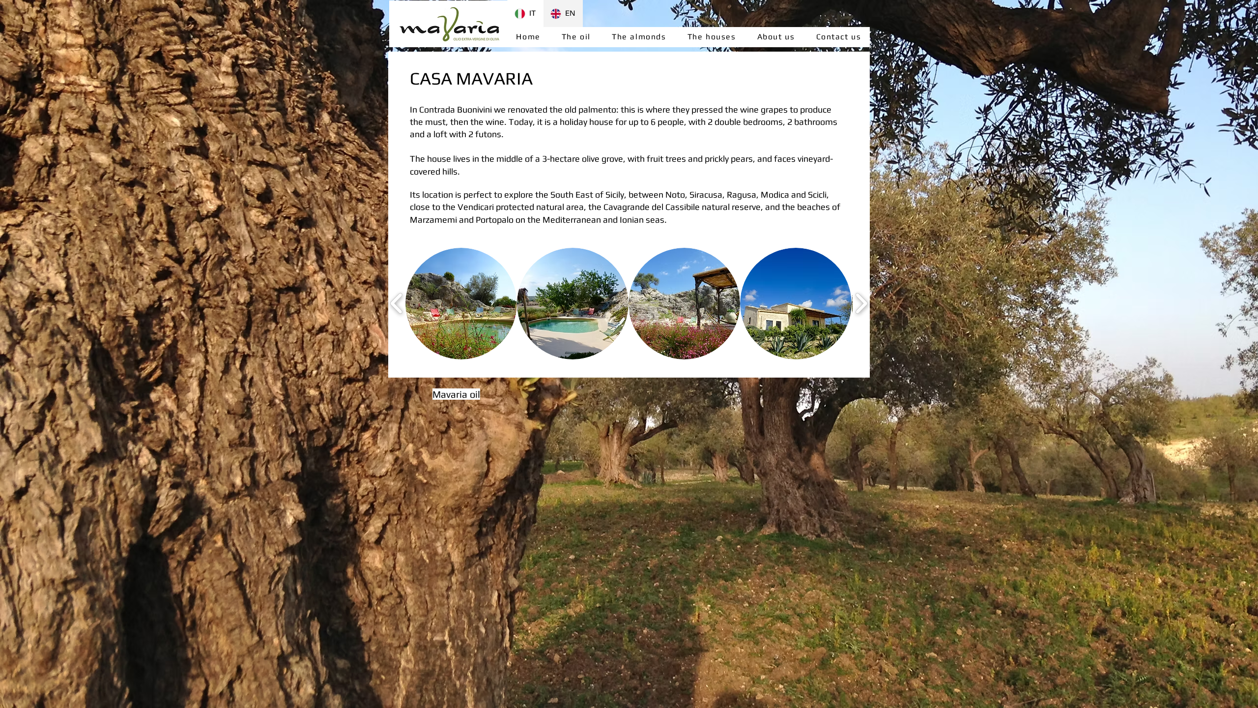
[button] (461, 303)
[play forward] (861, 303)
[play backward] (397, 303)
